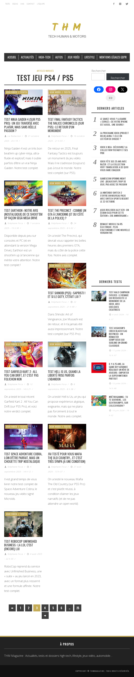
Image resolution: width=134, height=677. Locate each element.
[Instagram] (120, 4)
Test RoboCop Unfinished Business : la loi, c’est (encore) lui (20, 545)
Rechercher (98, 71)
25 (77, 608)
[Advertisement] (110, 257)
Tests (23, 92)
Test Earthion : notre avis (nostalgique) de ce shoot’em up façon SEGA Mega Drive (23, 214)
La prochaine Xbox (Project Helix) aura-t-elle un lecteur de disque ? (114, 136)
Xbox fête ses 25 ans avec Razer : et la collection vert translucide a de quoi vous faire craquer (114, 165)
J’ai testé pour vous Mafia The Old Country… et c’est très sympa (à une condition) (66, 458)
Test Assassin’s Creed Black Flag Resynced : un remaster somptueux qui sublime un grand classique (118, 336)
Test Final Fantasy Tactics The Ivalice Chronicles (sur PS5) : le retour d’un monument (66, 125)
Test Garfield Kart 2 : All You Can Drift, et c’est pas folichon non (21, 375)
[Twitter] (126, 4)
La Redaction (14, 136)
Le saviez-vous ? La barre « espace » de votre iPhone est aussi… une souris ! (114, 121)
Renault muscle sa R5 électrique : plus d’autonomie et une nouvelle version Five (115, 228)
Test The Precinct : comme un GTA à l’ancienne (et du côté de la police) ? (67, 214)
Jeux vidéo (11, 92)
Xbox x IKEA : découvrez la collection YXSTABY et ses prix (114, 150)
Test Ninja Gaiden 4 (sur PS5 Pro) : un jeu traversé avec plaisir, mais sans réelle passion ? (22, 125)
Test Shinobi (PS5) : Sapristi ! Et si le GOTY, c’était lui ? (66, 295)
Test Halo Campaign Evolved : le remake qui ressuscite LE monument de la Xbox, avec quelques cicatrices (119, 301)
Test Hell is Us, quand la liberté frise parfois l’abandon (64, 375)
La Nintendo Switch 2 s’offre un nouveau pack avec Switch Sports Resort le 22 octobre (114, 197)
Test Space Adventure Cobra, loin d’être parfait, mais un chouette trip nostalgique (23, 458)
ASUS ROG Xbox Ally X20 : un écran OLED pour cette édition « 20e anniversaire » (114, 213)
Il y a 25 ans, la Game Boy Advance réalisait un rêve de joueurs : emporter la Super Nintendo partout (119, 371)
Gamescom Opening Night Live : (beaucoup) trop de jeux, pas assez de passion (113, 181)
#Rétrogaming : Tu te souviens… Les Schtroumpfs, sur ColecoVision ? (118, 401)
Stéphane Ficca (58, 136)
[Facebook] (114, 4)
